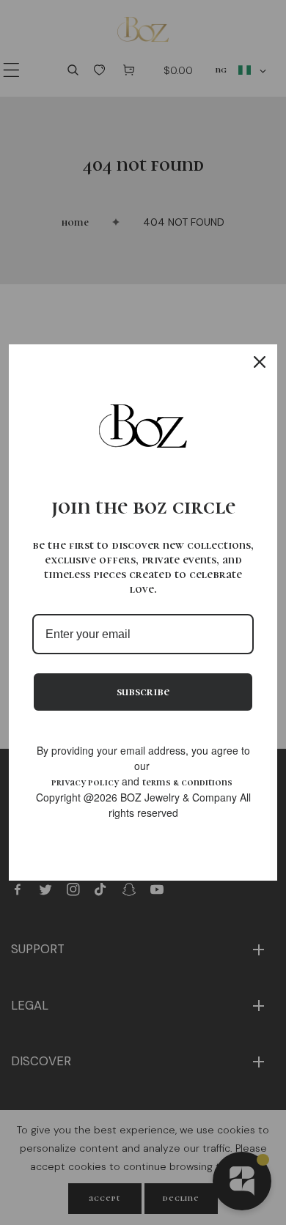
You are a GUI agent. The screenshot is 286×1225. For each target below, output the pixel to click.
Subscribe (143, 691)
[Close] (259, 362)
